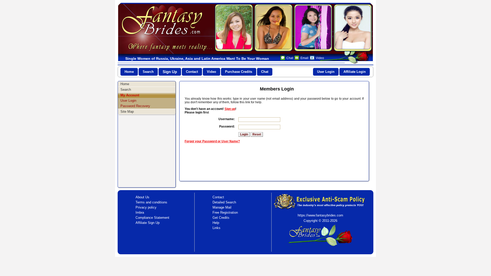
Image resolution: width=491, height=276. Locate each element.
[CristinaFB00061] (273, 27)
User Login (325, 72)
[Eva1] (353, 27)
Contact (192, 72)
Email (304, 58)
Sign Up (170, 72)
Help (216, 223)
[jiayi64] (313, 27)
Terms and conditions (151, 202)
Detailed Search (224, 202)
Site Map (127, 111)
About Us (142, 197)
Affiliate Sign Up (148, 223)
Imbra (140, 212)
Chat (289, 58)
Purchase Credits (238, 72)
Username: (226, 119)
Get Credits (221, 218)
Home (129, 72)
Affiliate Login (354, 72)
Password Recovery (135, 106)
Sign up (230, 109)
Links (216, 228)
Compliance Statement (152, 218)
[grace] (234, 27)
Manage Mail (222, 207)
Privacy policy (146, 207)
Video (320, 58)
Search (148, 72)
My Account (129, 95)
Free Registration (225, 212)
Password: (227, 126)
